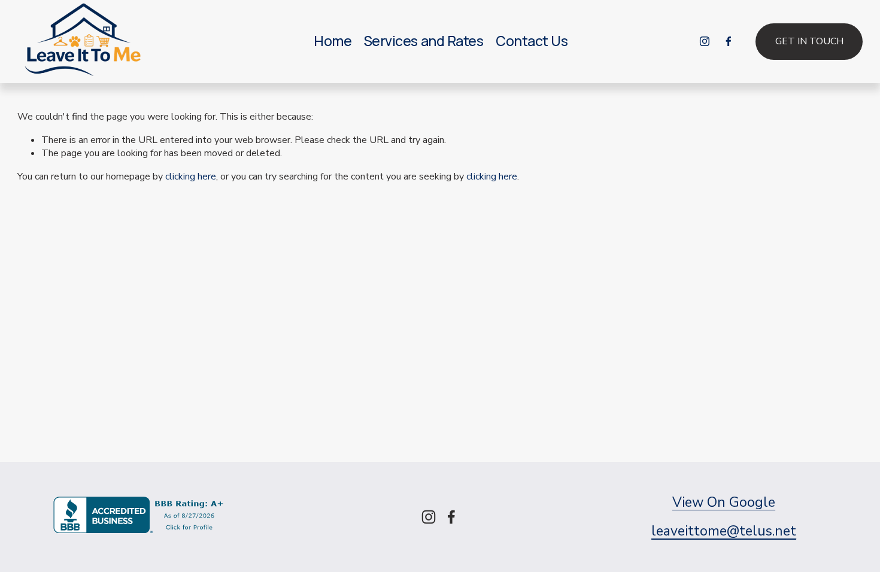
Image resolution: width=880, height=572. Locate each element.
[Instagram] (705, 41)
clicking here (190, 176)
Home (332, 40)
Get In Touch (809, 41)
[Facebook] (729, 41)
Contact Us (532, 40)
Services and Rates (424, 40)
